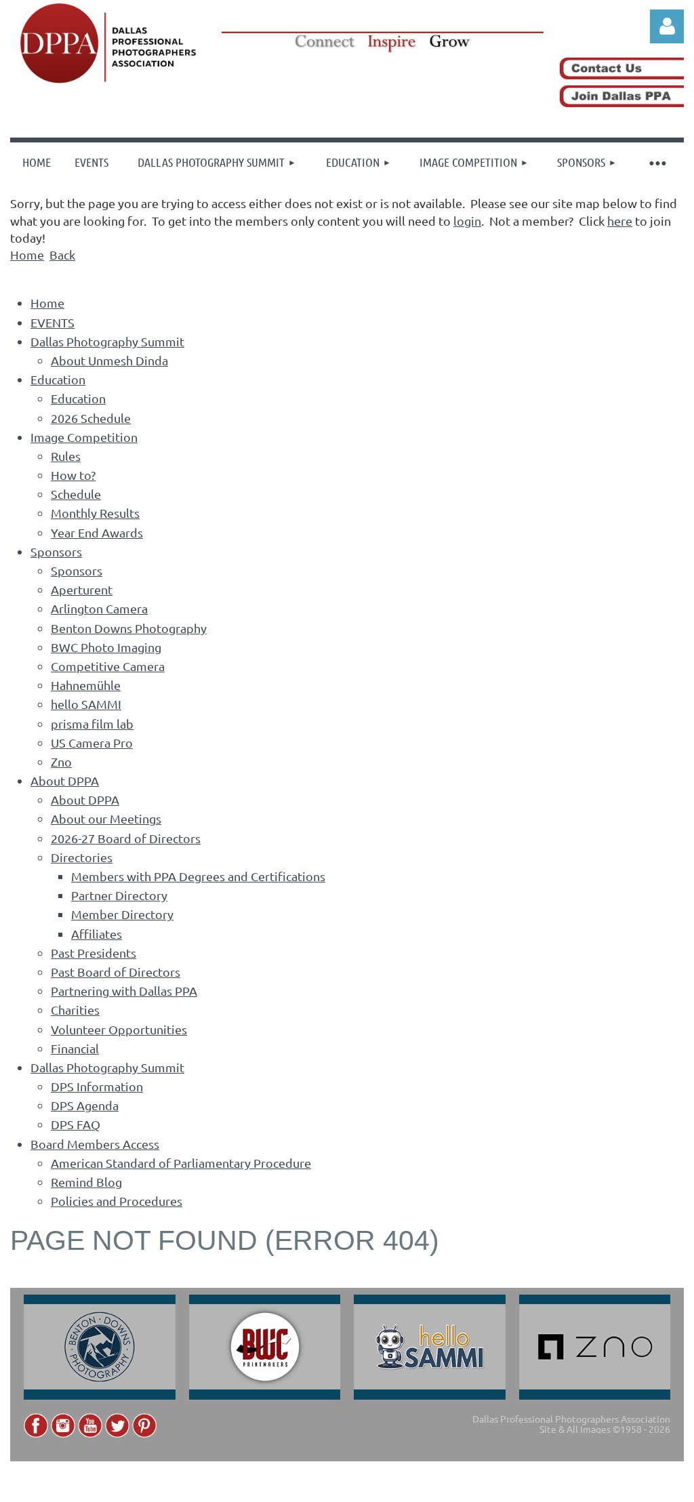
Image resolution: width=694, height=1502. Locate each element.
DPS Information (97, 1086)
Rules (66, 456)
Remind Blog (86, 1182)
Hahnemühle (86, 685)
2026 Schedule (91, 418)
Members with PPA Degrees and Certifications (198, 876)
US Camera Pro (92, 742)
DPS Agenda (85, 1105)
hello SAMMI (86, 704)
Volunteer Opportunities (119, 1029)
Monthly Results (95, 513)
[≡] (657, 162)
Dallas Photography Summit (107, 341)
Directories (82, 857)
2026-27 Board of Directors (126, 838)
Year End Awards (97, 532)
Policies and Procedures (116, 1201)
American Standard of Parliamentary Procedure (181, 1163)
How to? (73, 475)
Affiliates (96, 934)
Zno (61, 761)
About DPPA (64, 780)
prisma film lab (92, 723)
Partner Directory (119, 895)
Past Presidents (93, 953)
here (619, 221)
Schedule (76, 494)
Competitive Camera (108, 666)
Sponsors (56, 551)
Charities (75, 1009)
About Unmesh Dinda (109, 360)
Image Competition (84, 437)
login (467, 221)
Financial (75, 1048)
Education (57, 379)
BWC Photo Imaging (106, 647)
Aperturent (82, 589)
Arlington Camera (99, 608)
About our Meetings (106, 818)
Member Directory (122, 914)
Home (27, 254)
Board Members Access (94, 1144)
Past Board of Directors (115, 972)
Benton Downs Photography (129, 628)
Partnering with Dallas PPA (124, 990)
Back (62, 254)
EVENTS (52, 322)
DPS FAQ (75, 1124)
